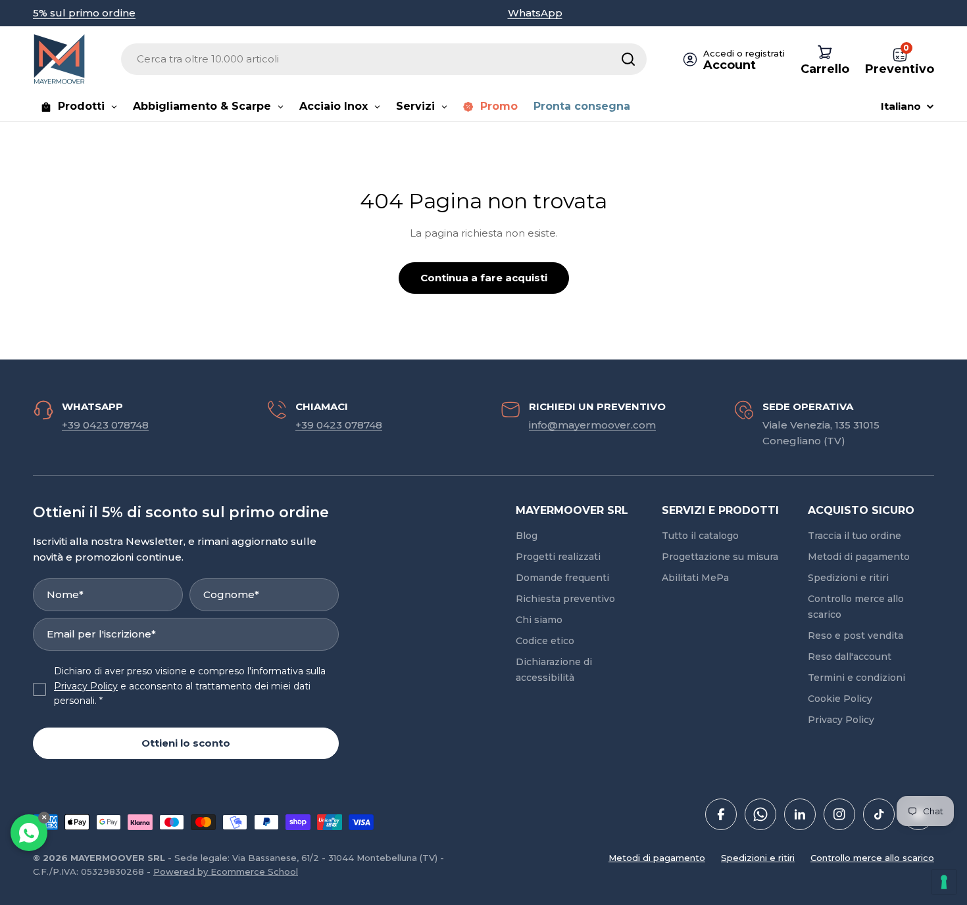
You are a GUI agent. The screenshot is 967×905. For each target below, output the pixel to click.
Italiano (901, 106)
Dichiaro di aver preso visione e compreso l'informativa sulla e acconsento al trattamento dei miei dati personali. (190, 686)
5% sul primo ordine (84, 13)
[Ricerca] (628, 59)
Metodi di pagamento (656, 857)
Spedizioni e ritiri (758, 857)
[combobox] (384, 59)
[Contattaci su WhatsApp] (29, 832)
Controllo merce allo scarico (872, 857)
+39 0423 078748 (105, 425)
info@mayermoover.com (592, 425)
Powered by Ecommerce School (225, 871)
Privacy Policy (86, 686)
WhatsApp (535, 13)
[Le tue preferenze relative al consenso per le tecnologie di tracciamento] (943, 882)
